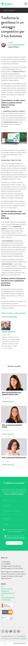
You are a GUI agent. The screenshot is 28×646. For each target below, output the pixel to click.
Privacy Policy (24, 638)
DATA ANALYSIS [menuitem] (5, 591)
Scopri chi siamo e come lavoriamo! (13, 313)
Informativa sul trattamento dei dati (15, 538)
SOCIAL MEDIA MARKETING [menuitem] (8, 597)
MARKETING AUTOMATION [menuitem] (8, 593)
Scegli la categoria (9, 10)
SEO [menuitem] (2, 586)
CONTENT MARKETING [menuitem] (7, 589)
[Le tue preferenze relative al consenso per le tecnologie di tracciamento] (20, 643)
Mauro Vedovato (19, 45)
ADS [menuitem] (2, 595)
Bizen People (13, 317)
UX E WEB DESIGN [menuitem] (5, 600)
